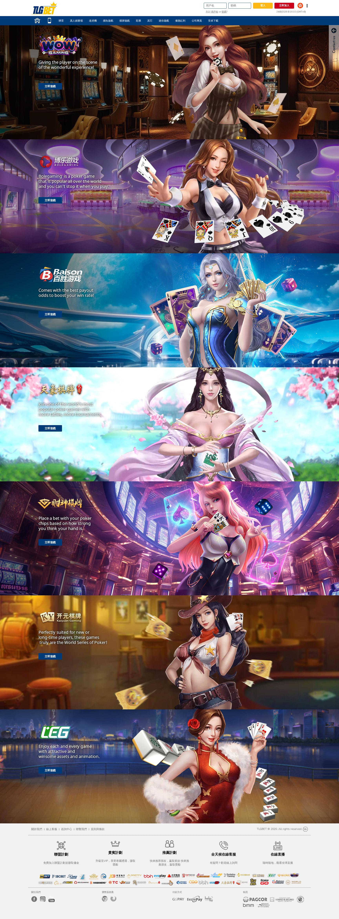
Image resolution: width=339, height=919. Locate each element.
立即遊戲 (50, 86)
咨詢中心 (66, 829)
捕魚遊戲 (108, 21)
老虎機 (93, 21)
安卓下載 (213, 21)
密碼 (224, 11)
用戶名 (214, 11)
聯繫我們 (81, 829)
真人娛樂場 (76, 21)
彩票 (138, 21)
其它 (149, 21)
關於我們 (36, 829)
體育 (61, 21)
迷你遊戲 (164, 21)
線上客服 (51, 829)
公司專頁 (197, 21)
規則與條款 (98, 829)
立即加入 (284, 5)
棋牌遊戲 (124, 21)
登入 (262, 5)
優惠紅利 (180, 21)
